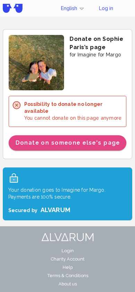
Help (68, 267)
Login (68, 250)
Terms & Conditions (67, 275)
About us (67, 283)
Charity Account (67, 259)
